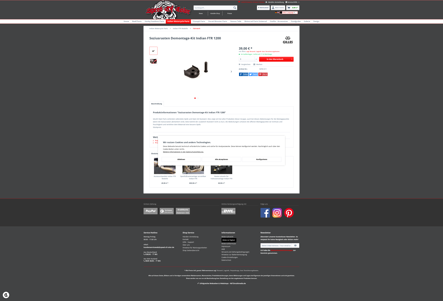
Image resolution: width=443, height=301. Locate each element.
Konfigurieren (261, 159)
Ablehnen (181, 159)
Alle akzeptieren (221, 159)
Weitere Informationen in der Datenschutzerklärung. (183, 152)
